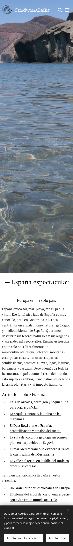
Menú (67, 10)
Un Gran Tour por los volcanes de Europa (40, 488)
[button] (59, 10)
